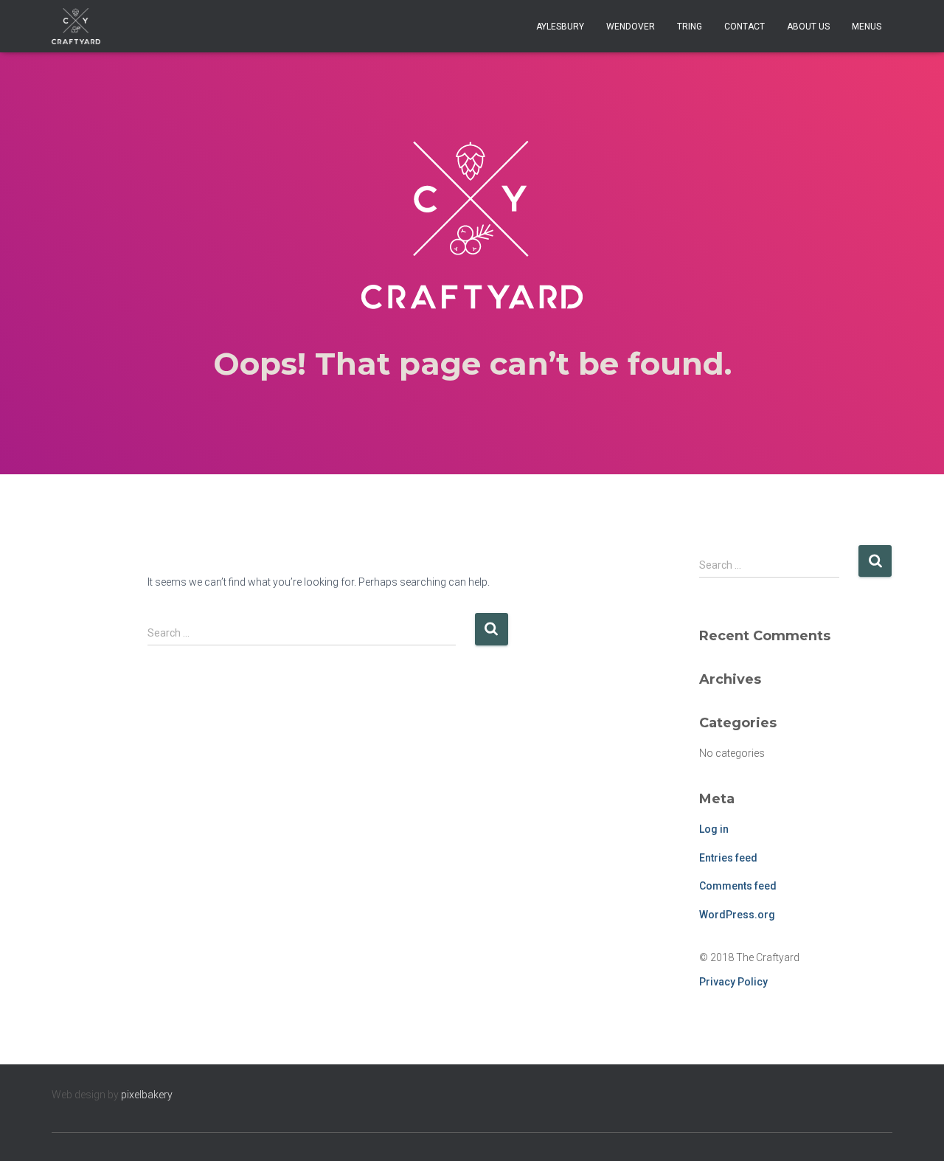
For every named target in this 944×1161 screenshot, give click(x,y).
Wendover (630, 26)
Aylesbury (560, 26)
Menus (866, 26)
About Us (808, 26)
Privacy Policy (733, 982)
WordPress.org (737, 915)
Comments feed (738, 886)
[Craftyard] (76, 26)
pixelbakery (147, 1095)
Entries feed (728, 858)
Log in (714, 829)
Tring (689, 26)
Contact (744, 26)
